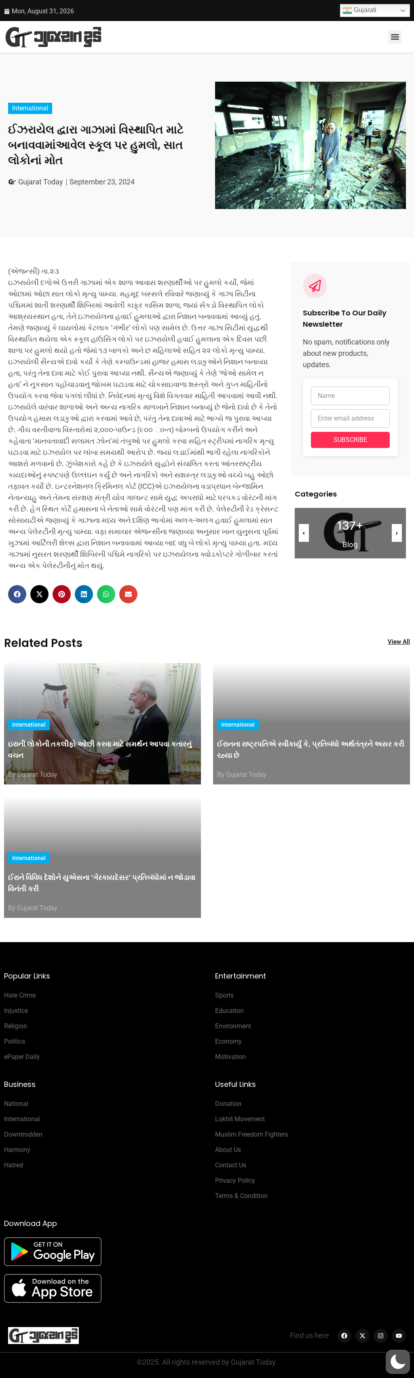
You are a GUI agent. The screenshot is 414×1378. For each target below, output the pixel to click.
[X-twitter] (362, 1336)
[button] (394, 37)
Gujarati (364, 9)
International (30, 108)
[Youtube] (399, 1336)
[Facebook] (344, 1336)
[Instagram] (381, 1336)
